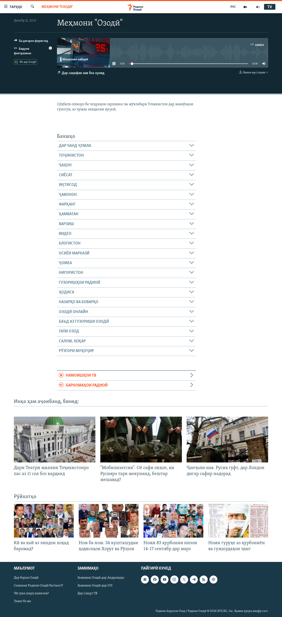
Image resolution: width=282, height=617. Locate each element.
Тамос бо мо (22, 601)
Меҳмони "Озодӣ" (57, 7)
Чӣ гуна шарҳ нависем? (31, 593)
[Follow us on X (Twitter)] (184, 579)
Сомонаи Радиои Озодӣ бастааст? (38, 585)
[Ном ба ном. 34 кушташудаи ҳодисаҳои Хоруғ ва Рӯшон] (109, 521)
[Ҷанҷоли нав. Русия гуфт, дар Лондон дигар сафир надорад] (227, 439)
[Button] (31, 42)
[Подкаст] (213, 579)
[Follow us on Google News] (145, 579)
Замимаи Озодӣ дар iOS (95, 585)
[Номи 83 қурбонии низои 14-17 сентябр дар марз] (173, 521)
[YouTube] (245, 7)
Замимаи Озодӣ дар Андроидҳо (100, 577)
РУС (233, 7)
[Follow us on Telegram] (194, 579)
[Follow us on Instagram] (174, 579)
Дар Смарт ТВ (87, 593)
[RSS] (203, 579)
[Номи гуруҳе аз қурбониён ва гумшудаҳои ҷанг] (238, 521)
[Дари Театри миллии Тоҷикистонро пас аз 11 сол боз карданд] (54, 439)
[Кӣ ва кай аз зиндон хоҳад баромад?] (44, 521)
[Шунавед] (258, 7)
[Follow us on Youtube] (164, 579)
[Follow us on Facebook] (155, 579)
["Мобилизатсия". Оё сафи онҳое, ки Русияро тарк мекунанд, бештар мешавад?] (141, 439)
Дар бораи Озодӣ (26, 577)
